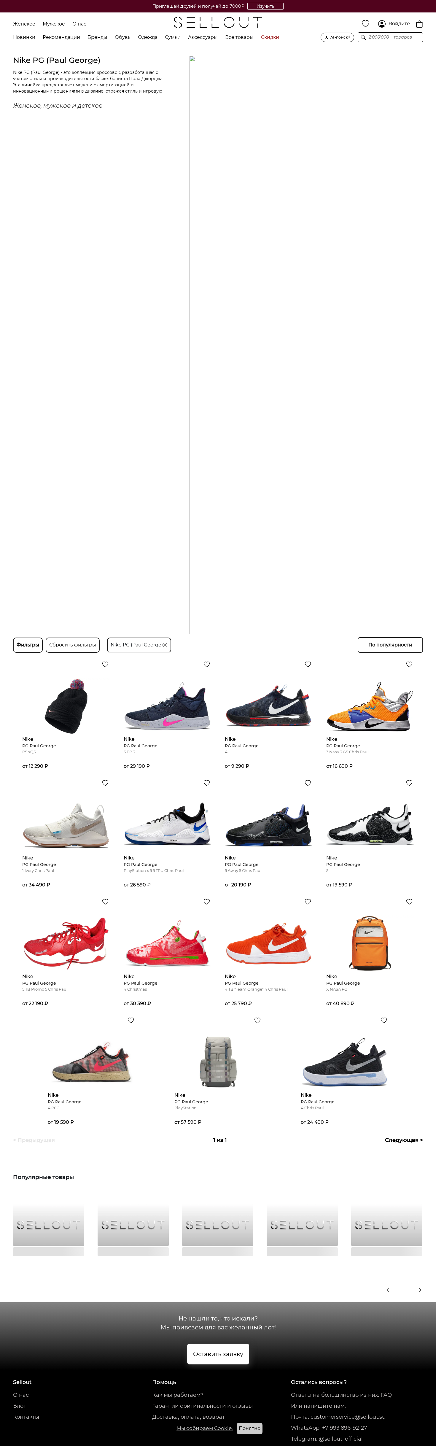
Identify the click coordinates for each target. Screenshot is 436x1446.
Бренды (97, 37)
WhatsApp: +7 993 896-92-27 (329, 1428)
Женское (24, 24)
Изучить (265, 6)
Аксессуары (203, 37)
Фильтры (28, 645)
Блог (19, 1406)
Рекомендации (61, 37)
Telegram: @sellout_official (327, 1439)
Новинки (24, 37)
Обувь (123, 37)
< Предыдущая (34, 1140)
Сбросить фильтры (72, 645)
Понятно (249, 1428)
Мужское (54, 24)
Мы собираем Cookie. (204, 1428)
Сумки (173, 37)
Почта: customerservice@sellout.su (338, 1417)
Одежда (147, 37)
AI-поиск (340, 37)
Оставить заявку (218, 1354)
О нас (79, 24)
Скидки (270, 37)
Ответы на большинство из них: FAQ (341, 1395)
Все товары (239, 37)
